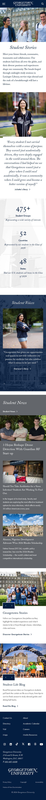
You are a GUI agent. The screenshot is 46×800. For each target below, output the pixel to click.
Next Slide (12, 606)
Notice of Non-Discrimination (12, 787)
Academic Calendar (31, 723)
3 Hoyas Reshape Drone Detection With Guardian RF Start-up (21, 449)
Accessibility (39, 782)
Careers (26, 729)
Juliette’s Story (21, 189)
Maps (5, 734)
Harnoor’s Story (21, 368)
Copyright (23, 782)
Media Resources (30, 734)
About (25, 718)
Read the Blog (9, 706)
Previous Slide (6, 606)
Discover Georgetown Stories (16, 634)
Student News (9, 411)
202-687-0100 (11, 762)
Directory (6, 723)
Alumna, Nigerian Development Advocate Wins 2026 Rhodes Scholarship (22, 541)
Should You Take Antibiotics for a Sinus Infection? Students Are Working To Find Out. (23, 490)
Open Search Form (42, 4)
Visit (4, 729)
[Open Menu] (4, 4)
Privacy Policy (7, 782)
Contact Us (7, 718)
